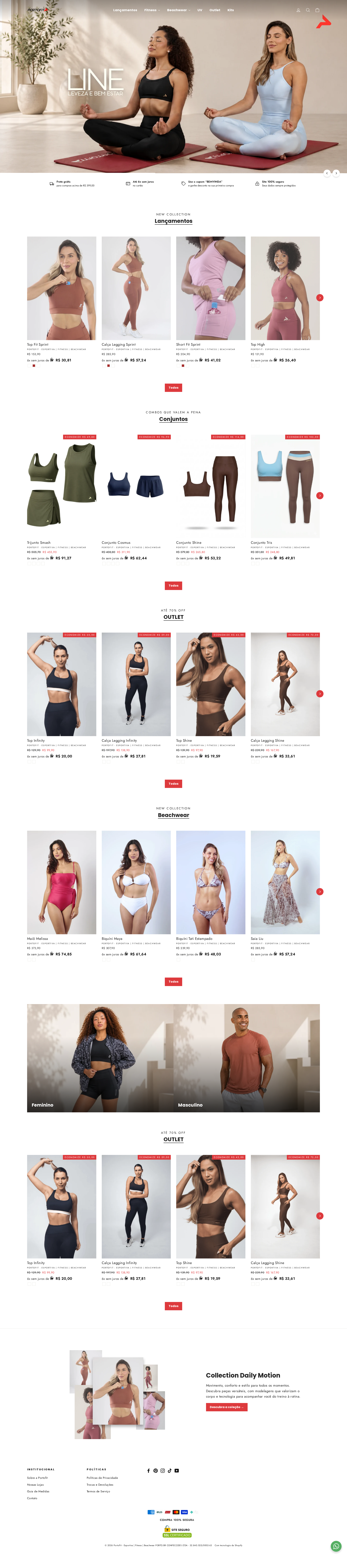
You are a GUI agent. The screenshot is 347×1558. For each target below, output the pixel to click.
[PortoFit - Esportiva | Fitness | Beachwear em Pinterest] (155, 1470)
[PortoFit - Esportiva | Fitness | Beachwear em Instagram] (162, 1470)
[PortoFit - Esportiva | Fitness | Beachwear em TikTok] (170, 1470)
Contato (32, 1498)
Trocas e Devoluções (100, 1485)
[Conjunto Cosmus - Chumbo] (117, 563)
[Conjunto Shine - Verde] (187, 563)
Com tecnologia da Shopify (228, 1545)
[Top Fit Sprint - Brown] (33, 365)
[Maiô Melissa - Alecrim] (33, 959)
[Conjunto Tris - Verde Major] (257, 563)
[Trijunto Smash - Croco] (38, 563)
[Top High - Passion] (257, 365)
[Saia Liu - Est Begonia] (253, 959)
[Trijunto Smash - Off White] (33, 563)
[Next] (336, 173)
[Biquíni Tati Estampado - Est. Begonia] (178, 959)
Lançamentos (125, 10)
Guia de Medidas (38, 1491)
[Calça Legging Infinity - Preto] (104, 761)
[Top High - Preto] (253, 365)
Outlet (214, 10)
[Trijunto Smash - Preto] (29, 563)
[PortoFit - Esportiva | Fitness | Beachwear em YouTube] (177, 1470)
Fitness (150, 10)
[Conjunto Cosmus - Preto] (104, 563)
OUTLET (174, 617)
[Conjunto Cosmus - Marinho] (113, 563)
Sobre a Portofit (37, 1478)
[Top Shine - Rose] (178, 761)
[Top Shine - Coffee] (183, 761)
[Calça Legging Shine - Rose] (253, 761)
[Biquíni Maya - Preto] (108, 959)
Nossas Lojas (35, 1485)
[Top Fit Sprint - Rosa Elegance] (38, 365)
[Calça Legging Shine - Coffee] (257, 761)
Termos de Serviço (98, 1491)
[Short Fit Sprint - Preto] (178, 365)
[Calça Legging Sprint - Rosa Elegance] (113, 365)
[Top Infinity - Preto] (29, 761)
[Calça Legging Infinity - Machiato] (108, 761)
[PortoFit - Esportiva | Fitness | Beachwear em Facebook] (148, 1470)
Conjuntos (173, 419)
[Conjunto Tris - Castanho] (253, 563)
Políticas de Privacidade (102, 1478)
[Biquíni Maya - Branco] (104, 959)
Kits (231, 10)
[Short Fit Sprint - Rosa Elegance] (187, 365)
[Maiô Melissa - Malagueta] (29, 959)
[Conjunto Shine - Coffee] (183, 563)
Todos (173, 388)
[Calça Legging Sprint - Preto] (104, 365)
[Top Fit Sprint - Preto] (29, 365)
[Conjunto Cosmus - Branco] (108, 563)
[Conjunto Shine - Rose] (178, 563)
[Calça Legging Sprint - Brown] (108, 365)
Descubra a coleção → (227, 1407)
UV (200, 10)
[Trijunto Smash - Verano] (42, 563)
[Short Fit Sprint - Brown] (183, 365)
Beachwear (177, 10)
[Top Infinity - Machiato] (33, 761)
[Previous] (327, 173)
